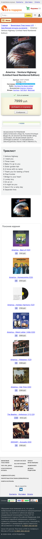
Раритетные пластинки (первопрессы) (15, 478)
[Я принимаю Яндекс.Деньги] (34, 500)
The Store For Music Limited (23, 86)
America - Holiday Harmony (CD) (21, 305)
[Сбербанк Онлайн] (12, 500)
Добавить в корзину (21, 107)
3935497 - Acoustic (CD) (21, 442)
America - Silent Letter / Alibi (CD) (21, 332)
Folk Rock (16, 90)
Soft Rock (23, 90)
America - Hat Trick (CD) (21, 387)
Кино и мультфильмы (33, 461)
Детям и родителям (32, 469)
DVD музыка (18, 466)
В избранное (20, 112)
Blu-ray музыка (20, 463)
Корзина (36, 8)
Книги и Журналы (7, 481)
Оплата (37, 2)
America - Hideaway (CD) (21, 360)
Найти (28, 15)
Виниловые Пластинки (5, 461)
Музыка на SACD (20, 461)
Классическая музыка (6, 469)
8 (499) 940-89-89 (29, 525)
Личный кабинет (39, 15)
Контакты (19, 2)
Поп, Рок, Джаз (6, 465)
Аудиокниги (32, 465)
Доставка (28, 2)
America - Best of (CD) (21, 250)
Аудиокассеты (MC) (8, 475)
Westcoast (31, 90)
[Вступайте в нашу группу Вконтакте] (21, 489)
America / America (26, 88)
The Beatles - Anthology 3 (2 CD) (21, 414)
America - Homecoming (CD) (21, 277)
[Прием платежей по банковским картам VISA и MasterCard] (23, 500)
